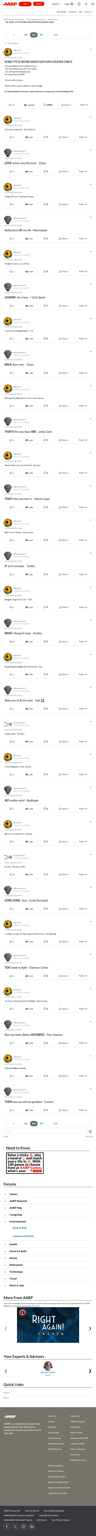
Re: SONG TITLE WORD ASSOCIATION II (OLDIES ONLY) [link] (30, 22)
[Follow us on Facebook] (7, 1527)
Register (55, 4)
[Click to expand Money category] (6, 1258)
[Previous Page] (7, 34)
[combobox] (48, 1131)
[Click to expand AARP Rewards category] (6, 1201)
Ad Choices (42, 1520)
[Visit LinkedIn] (32, 1527)
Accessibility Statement (54, 1510)
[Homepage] (10, 4)
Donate (51, 1421)
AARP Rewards (18, 1200)
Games (13, 1194)
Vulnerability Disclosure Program (18, 1520)
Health (13, 1244)
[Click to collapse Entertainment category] (6, 1222)
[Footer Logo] (19, 1416)
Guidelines (72, 12)
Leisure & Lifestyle (23, 1236)
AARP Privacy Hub (12, 1510)
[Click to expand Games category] (6, 1194)
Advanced (89, 1136)
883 (26, 35)
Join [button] (25, 4)
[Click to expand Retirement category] (6, 1265)
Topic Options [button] (13, 43)
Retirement (16, 1264)
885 (41, 35)
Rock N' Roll (19, 1227)
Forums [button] (87, 12)
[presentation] (6, 1327)
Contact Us (75, 1416)
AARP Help (16, 1207)
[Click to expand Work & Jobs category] (6, 1286)
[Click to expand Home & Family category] (6, 1251)
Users (6, 1136)
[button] (86, 4)
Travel (13, 1278)
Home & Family (18, 1251)
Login (66, 4)
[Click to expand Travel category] (6, 1279)
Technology (16, 1271)
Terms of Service (32, 1510)
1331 (55, 35)
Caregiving (16, 1214)
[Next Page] (89, 34)
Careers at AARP (77, 1443)
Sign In (6, 1398)
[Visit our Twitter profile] (15, 1527)
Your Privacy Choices (60, 1520)
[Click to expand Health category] (6, 1245)
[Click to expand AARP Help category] (6, 1208)
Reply (82, 105)
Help (79, 4)
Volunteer (52, 1427)
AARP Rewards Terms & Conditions (19, 1515)
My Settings (61, 12)
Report (67, 105)
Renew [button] (39, 4)
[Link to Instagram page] (23, 1527)
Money (13, 1257)
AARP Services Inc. (78, 1460)
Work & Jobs (17, 1285)
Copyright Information (48, 1515)
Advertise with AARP (79, 1438)
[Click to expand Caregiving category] (6, 1215)
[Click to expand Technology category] (6, 1272)
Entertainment (18, 1221)
